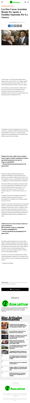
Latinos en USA (7, 394)
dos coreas (24, 282)
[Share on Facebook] (9, 26)
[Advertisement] (15, 62)
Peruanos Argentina (23, 393)
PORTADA (7, 284)
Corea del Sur (19, 282)
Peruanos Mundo (16, 393)
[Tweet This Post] (12, 26)
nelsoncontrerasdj (13, 22)
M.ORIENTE (15, 396)
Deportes (19, 394)
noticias (3, 284)
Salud (12, 394)
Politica (4, 393)
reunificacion (13, 284)
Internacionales (9, 393)
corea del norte (11, 282)
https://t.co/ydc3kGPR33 (8, 162)
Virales (16, 394)
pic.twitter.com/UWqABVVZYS (9, 229)
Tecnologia (24, 394)
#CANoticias (8, 225)
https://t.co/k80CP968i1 (18, 227)
